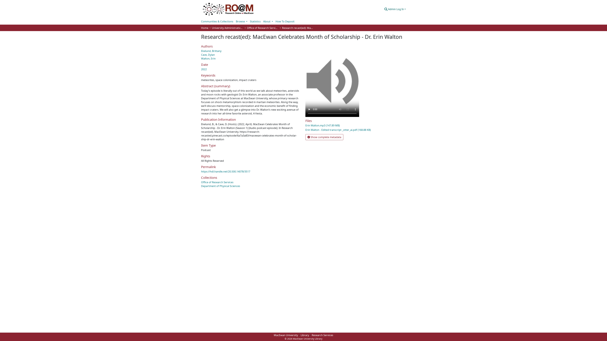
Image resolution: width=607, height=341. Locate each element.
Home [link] (204, 28)
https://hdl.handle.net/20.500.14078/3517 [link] (225, 171)
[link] (338, 125)
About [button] (267, 21)
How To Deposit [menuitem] (285, 21)
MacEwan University (286, 335)
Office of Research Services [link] (263, 28)
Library (305, 335)
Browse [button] (240, 21)
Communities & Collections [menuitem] (217, 21)
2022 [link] (204, 69)
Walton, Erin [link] (208, 58)
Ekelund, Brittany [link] (211, 51)
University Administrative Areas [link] (227, 28)
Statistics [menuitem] (255, 21)
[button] (228, 9)
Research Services (322, 335)
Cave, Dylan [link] (208, 54)
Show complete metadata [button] (325, 137)
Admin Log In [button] (396, 9)
